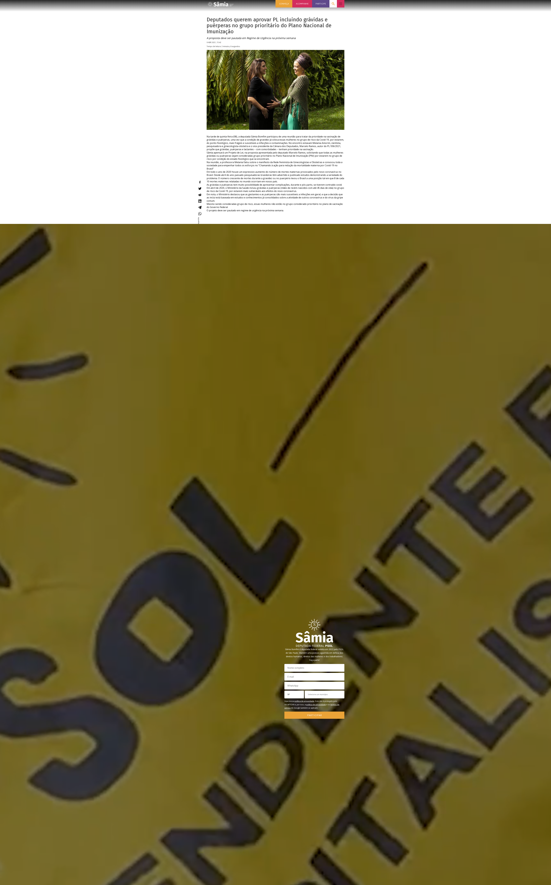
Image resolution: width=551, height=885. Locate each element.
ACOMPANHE (302, 3)
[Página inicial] (221, 3)
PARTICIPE (321, 3)
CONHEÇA (284, 3)
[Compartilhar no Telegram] (199, 207)
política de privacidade (304, 701)
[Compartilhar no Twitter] (199, 188)
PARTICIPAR (314, 715)
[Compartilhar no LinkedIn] (199, 201)
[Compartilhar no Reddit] (199, 194)
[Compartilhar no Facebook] (199, 182)
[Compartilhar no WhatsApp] (199, 213)
